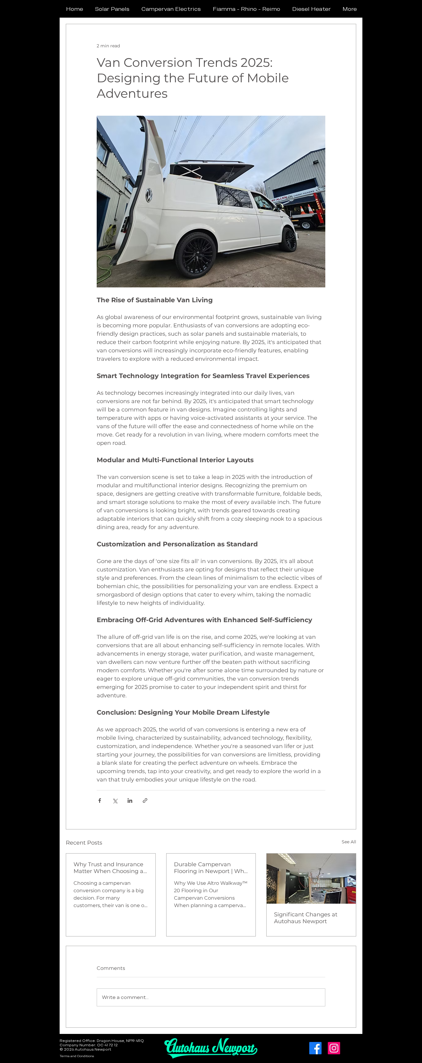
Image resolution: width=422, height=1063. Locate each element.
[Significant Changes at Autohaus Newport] (311, 879)
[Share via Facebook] (100, 800)
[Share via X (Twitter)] (115, 800)
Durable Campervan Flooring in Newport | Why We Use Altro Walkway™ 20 (210, 868)
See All (349, 842)
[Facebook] (315, 1048)
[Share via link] (145, 800)
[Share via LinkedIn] (130, 800)
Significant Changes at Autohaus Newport (305, 918)
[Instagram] (334, 1048)
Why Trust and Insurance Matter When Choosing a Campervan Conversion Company (108, 868)
